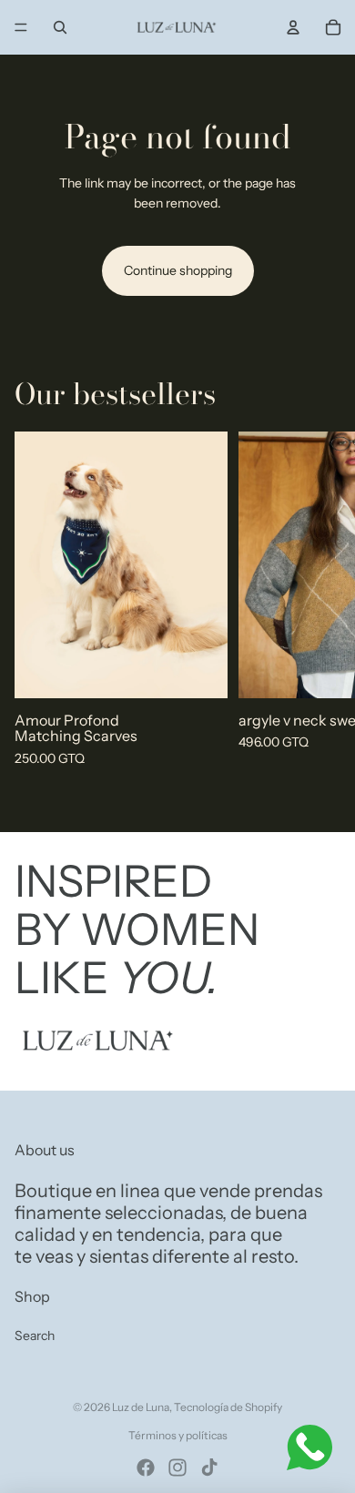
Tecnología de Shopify (228, 1407)
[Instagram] (177, 1467)
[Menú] (21, 27)
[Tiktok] (209, 1467)
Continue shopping (178, 270)
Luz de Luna (140, 1407)
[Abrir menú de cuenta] (293, 27)
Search (35, 1335)
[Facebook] (146, 1467)
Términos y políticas (178, 1435)
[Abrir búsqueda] (60, 27)
